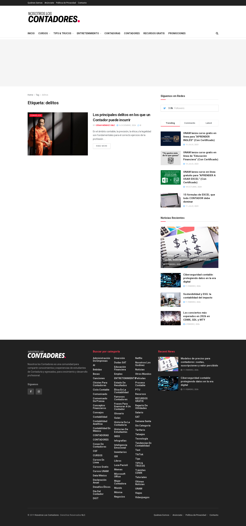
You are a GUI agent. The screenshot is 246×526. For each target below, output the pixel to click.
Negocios (119, 496)
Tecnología (141, 438)
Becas (96, 374)
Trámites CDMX (140, 471)
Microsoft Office (119, 475)
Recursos (140, 394)
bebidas (97, 369)
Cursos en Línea (98, 461)
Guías (117, 418)
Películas (140, 378)
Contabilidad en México (101, 429)
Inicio (31, 33)
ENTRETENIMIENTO (88, 33)
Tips (137, 458)
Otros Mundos (143, 374)
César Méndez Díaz (105, 125)
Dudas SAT (120, 362)
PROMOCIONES (177, 33)
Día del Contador (98, 492)
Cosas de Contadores (99, 445)
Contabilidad (100, 417)
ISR (116, 456)
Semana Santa (143, 421)
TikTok (139, 454)
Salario (139, 412)
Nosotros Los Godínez (143, 364)
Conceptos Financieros (99, 406)
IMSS (117, 436)
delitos (45, 95)
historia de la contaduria (122, 423)
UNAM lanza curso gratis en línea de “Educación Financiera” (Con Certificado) (200, 156)
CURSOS (43, 33)
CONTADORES (132, 33)
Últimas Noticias (140, 483)
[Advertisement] (123, 62)
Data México (100, 475)
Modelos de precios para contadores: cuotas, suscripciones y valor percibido (199, 362)
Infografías (120, 440)
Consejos (35, 115)
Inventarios (120, 452)
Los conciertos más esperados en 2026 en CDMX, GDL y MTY (196, 316)
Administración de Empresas (101, 359)
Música (118, 492)
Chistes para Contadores (100, 384)
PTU (137, 389)
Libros (117, 460)
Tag (37, 95)
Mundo (118, 488)
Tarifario (140, 430)
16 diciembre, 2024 (127, 125)
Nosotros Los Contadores (47, 515)
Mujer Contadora (120, 482)
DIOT (96, 498)
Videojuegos (142, 497)
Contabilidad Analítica (100, 422)
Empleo (118, 374)
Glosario (119, 413)
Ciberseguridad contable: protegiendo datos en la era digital (199, 278)
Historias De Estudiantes (121, 430)
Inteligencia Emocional (120, 446)
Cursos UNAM (101, 471)
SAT (137, 417)
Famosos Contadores (121, 398)
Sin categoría (142, 425)
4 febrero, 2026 (192, 324)
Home (30, 95)
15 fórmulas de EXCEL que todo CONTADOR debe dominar (199, 198)
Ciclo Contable (101, 389)
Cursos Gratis (100, 466)
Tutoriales (141, 477)
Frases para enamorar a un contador (122, 406)
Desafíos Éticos (101, 487)
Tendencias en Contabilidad (143, 444)
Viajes (138, 493)
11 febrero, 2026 (172, 264)
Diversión (119, 358)
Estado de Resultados (120, 384)
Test (137, 450)
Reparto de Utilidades (141, 406)
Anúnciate (49, 3)
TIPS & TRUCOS (62, 33)
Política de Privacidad (66, 3)
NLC (83, 515)
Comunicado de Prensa (100, 399)
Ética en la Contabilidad (121, 391)
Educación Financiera (120, 368)
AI (94, 365)
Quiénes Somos (35, 3)
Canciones (99, 378)
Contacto (82, 3)
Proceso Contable (140, 384)
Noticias (140, 369)
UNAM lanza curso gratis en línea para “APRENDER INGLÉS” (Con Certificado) (199, 137)
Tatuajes (140, 434)
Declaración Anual (99, 481)
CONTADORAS (112, 33)
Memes (118, 469)
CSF (95, 451)
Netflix (138, 358)
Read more (101, 146)
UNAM (138, 488)
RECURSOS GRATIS (154, 33)
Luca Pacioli (121, 465)
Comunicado (100, 394)
